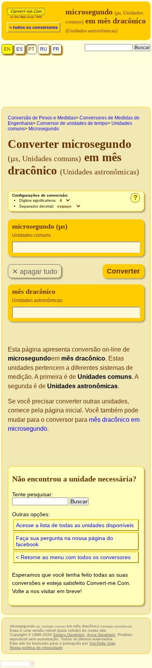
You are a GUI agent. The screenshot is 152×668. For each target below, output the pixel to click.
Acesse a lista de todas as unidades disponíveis (75, 525)
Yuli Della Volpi (102, 643)
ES (19, 49)
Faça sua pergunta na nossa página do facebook (64, 541)
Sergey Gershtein (69, 634)
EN (7, 49)
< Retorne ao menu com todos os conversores (73, 557)
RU (43, 49)
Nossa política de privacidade (36, 647)
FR (56, 49)
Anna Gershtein (101, 634)
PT (31, 49)
